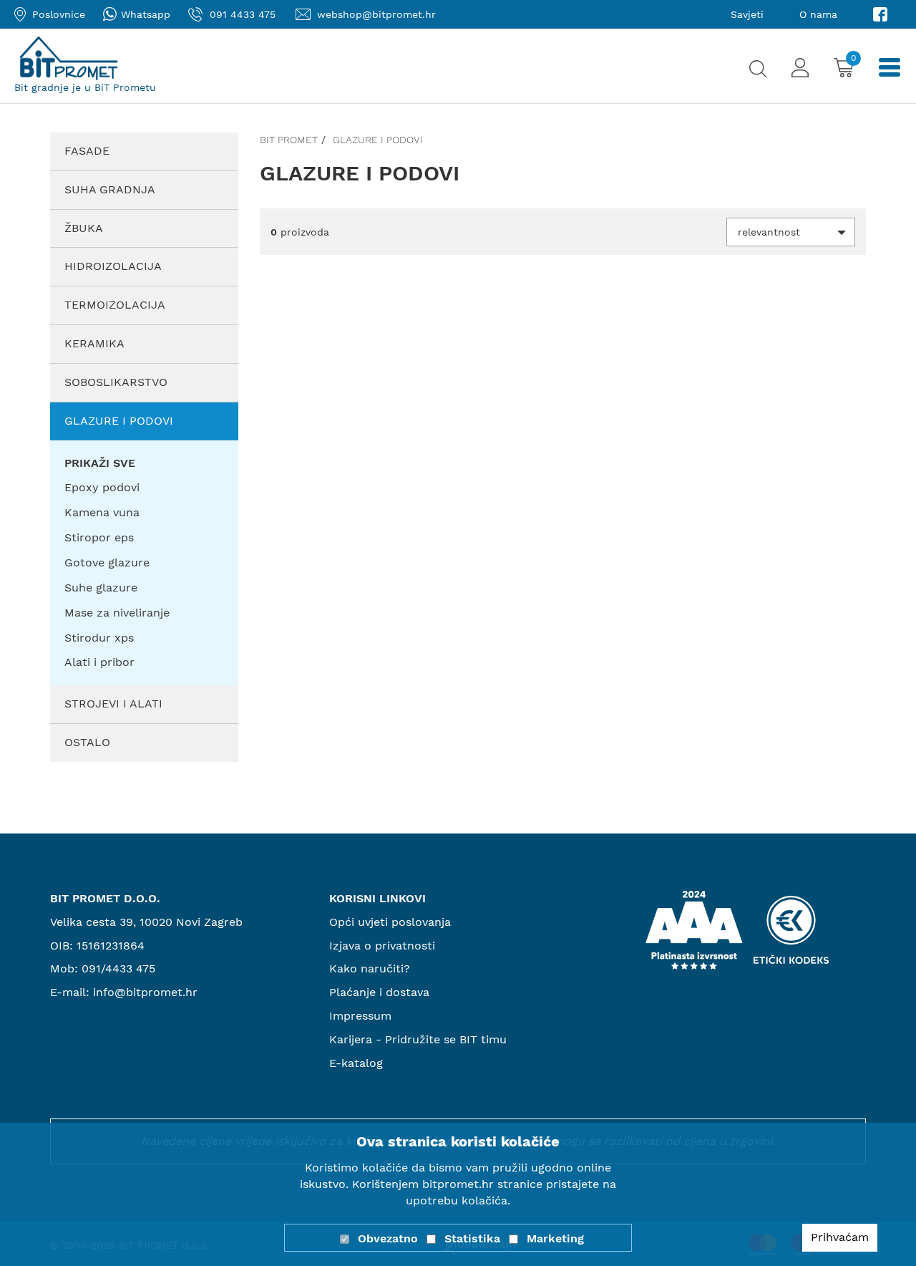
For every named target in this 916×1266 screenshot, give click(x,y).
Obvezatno (388, 1238)
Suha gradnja (109, 189)
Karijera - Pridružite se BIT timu (418, 1039)
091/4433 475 (118, 968)
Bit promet (289, 139)
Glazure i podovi (118, 420)
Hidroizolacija (113, 266)
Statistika (472, 1238)
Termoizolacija (114, 304)
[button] (790, 232)
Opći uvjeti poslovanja (390, 922)
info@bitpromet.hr (145, 992)
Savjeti (747, 14)
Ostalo (87, 742)
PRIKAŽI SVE (99, 463)
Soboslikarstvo (115, 382)
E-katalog (356, 1063)
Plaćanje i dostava (379, 992)
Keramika (94, 343)
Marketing (555, 1238)
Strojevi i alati (113, 703)
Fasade (86, 151)
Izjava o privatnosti (382, 945)
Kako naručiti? (369, 968)
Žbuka (83, 228)
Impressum (360, 1016)
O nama (818, 14)
